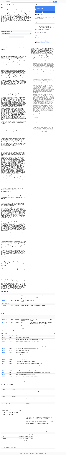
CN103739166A (4, 376)
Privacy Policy (41, 453)
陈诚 (41, 15)
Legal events (48, 40)
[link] (11, 26)
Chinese (42, 14)
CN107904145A (4, 325)
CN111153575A (4, 327)
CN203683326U (4, 359)
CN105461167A (4, 363)
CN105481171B (4, 372)
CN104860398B (4, 365)
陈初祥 (39, 15)
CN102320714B (4, 352)
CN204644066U (4, 370)
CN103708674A (4, 348)
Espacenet (41, 42)
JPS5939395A (4, 305)
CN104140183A (4, 350)
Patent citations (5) (40, 40)
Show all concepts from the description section (9, 447)
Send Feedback (26, 453)
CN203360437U (4, 357)
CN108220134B (4, 361)
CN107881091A (4, 322)
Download (48, 431)
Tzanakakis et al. (4, 339)
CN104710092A (4, 354)
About (21, 453)
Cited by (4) (44, 40)
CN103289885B (4, 337)
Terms (37, 453)
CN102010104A (4, 297)
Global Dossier (45, 42)
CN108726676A (4, 319)
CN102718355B (4, 341)
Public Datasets (32, 453)
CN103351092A (4, 346)
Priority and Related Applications (44, 41)
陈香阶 (43, 15)
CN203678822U (4, 374)
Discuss (49, 42)
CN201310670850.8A (5, 391)
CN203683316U (4, 300)
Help (45, 453)
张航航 (46, 15)
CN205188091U (4, 381)
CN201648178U (4, 295)
